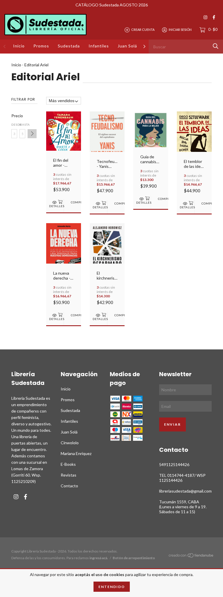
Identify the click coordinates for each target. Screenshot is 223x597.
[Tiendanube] (191, 556)
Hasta (22, 124)
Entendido (111, 586)
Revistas (68, 474)
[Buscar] (216, 46)
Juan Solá (127, 45)
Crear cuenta (142, 29)
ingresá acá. (98, 558)
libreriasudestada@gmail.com (185, 490)
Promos (41, 45)
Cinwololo (70, 442)
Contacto (69, 485)
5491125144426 (174, 464)
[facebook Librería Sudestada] (213, 17)
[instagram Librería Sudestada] (205, 17)
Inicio (19, 45)
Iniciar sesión (180, 29)
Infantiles (99, 45)
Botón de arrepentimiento (134, 558)
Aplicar (32, 133)
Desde (14, 124)
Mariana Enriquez (76, 453)
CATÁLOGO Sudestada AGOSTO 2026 (111, 4)
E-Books (68, 464)
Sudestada (69, 45)
